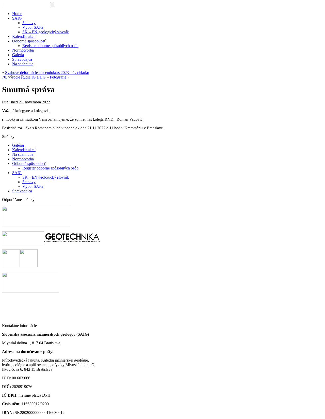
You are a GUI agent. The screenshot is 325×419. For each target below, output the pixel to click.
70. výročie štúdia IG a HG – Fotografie (34, 77)
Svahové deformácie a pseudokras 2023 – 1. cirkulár (47, 72)
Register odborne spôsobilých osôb (50, 45)
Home (17, 13)
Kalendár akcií (24, 36)
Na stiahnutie (22, 64)
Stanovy (29, 23)
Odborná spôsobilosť (29, 41)
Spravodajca (22, 59)
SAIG (17, 18)
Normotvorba (23, 50)
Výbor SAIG (32, 27)
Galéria (18, 55)
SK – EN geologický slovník (45, 32)
